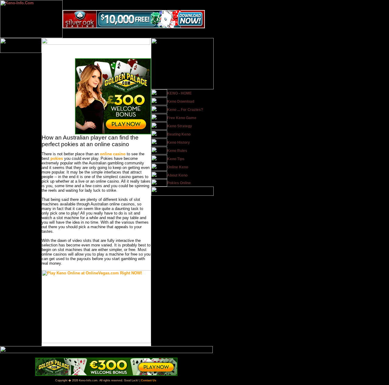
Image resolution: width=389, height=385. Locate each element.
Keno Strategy (179, 126)
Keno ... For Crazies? (185, 110)
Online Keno (177, 167)
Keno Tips (175, 159)
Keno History (178, 142)
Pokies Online (179, 183)
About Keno (177, 175)
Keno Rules (177, 151)
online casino (113, 154)
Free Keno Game (181, 118)
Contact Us (148, 380)
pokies (56, 158)
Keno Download (180, 101)
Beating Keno (179, 134)
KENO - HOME (179, 93)
